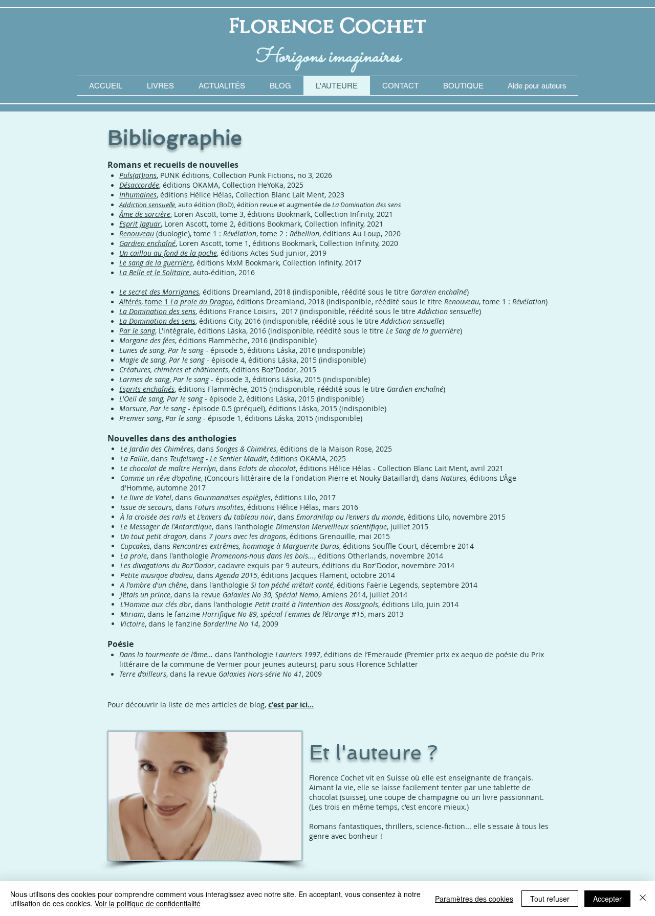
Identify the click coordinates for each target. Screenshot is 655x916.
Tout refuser (550, 898)
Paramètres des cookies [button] (474, 898)
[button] (536, 85)
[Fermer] (643, 898)
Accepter (607, 898)
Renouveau (136, 233)
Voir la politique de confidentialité (148, 903)
